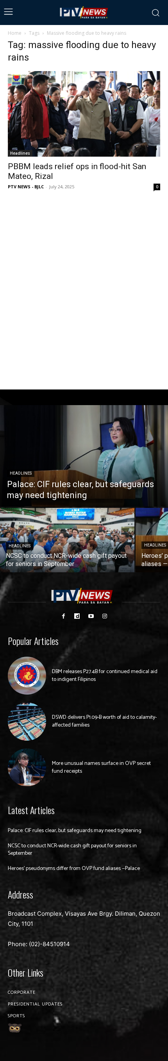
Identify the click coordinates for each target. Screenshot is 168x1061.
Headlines (20, 153)
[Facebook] (63, 616)
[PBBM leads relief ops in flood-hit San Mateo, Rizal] (84, 114)
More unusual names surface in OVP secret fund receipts (101, 767)
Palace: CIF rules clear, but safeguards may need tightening (74, 830)
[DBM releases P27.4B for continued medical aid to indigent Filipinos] (27, 676)
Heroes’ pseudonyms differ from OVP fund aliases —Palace (74, 868)
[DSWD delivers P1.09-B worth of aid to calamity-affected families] (27, 721)
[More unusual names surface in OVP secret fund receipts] (27, 767)
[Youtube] (91, 616)
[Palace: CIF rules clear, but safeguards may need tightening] (84, 456)
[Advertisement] (84, 291)
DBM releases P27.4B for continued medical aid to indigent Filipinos (104, 675)
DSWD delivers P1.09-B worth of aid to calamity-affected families (104, 721)
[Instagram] (104, 616)
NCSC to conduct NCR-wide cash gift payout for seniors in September (72, 849)
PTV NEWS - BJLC (26, 186)
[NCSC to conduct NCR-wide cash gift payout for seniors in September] (67, 540)
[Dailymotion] (77, 616)
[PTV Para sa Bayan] (84, 12)
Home (14, 33)
